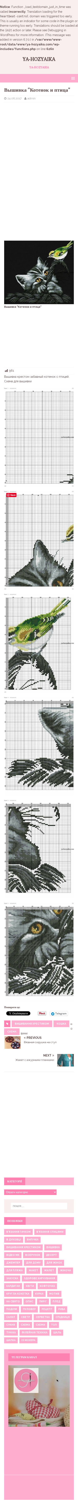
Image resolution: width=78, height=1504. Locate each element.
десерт (51, 1255)
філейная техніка (34, 1332)
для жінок (54, 1262)
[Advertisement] (39, 132)
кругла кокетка (17, 1293)
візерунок (32, 1255)
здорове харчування (39, 1278)
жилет (49, 1270)
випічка (32, 1239)
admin (31, 98)
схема (11, 1031)
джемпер (13, 1262)
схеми (40, 1324)
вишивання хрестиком (32, 1023)
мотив (54, 1293)
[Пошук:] (39, 1206)
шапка (11, 1340)
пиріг (43, 1301)
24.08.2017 (14, 98)
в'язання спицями (49, 1231)
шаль (57, 1332)
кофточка (47, 1286)
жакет (33, 1270)
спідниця (63, 1317)
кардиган (13, 1286)
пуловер (29, 1309)
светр (25, 1317)
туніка (11, 1332)
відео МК (12, 1255)
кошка (61, 1023)
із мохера (28, 1340)
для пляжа (14, 1270)
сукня (10, 1324)
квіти (30, 1286)
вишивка (53, 1247)
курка (39, 1293)
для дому (33, 1262)
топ (54, 1324)
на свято (13, 1301)
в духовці (13, 1239)
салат (10, 1317)
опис (29, 1301)
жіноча (65, 1270)
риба (61, 1309)
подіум (11, 1309)
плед (56, 1301)
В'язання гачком (18, 1231)
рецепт (47, 1309)
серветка (43, 1317)
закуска (12, 1278)
